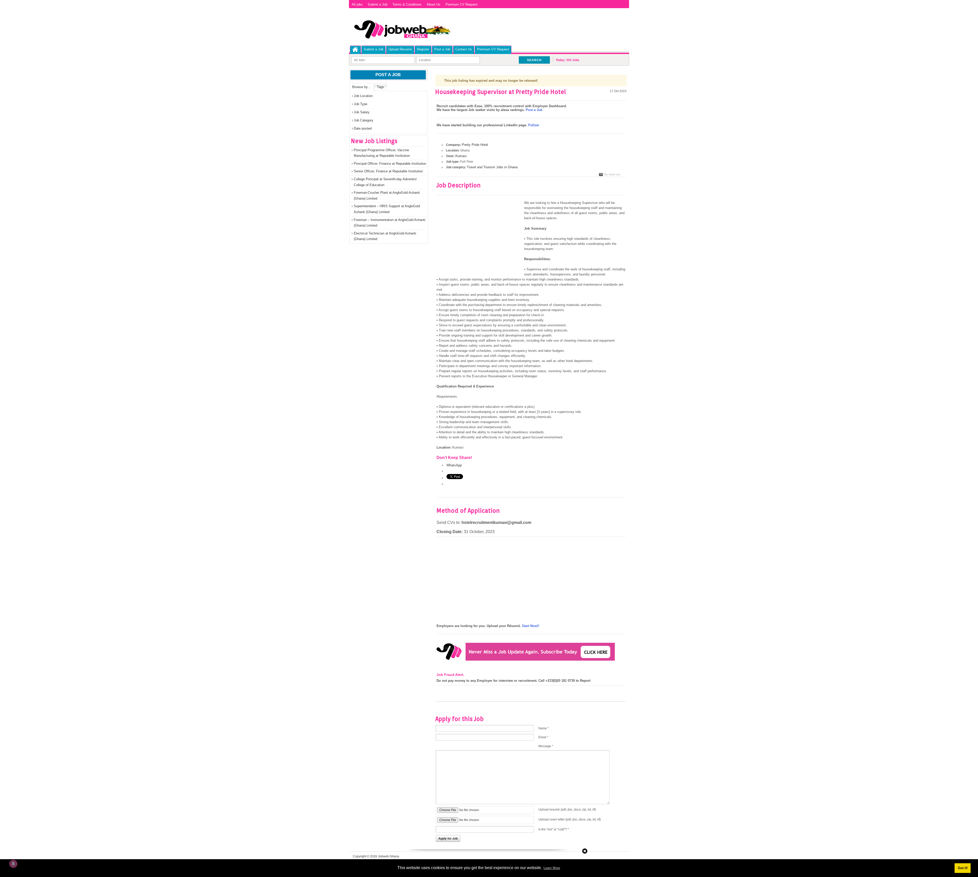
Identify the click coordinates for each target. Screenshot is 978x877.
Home (355, 49)
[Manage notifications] (13, 864)
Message (545, 746)
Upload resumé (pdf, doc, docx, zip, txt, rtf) (567, 809)
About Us (433, 4)
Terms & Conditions (407, 4)
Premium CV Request (461, 4)
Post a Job (442, 49)
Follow (533, 125)
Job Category (363, 120)
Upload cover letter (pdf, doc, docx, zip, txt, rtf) (569, 819)
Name (543, 728)
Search (534, 60)
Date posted (363, 128)
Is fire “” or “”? (553, 829)
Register (423, 49)
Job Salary (362, 112)
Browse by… (361, 87)
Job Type (360, 104)
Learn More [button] (552, 868)
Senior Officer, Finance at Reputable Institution (388, 171)
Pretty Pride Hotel (475, 145)
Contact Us (463, 49)
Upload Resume (400, 49)
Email (543, 737)
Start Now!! (530, 626)
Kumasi (461, 156)
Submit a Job (377, 4)
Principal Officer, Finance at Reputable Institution (390, 163)
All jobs (357, 4)
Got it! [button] (963, 868)
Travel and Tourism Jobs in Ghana (492, 167)
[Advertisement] (479, 238)
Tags (380, 87)
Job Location (363, 96)
